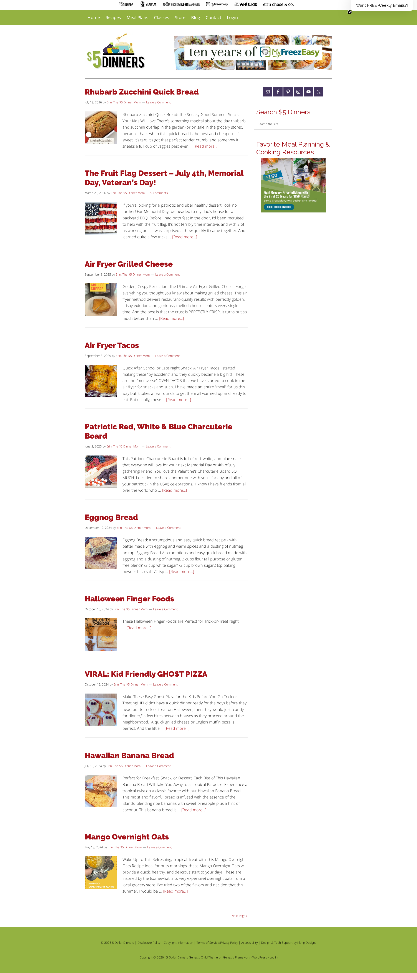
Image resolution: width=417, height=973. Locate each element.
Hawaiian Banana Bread (129, 755)
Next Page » (240, 916)
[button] (382, 5)
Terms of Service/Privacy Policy (217, 942)
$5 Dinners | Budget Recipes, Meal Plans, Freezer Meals (117, 51)
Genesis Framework (236, 957)
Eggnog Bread (111, 517)
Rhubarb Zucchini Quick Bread (142, 91)
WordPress (259, 957)
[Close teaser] (350, 12)
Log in (274, 957)
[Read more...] (206, 146)
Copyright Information (178, 942)
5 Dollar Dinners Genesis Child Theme (192, 957)
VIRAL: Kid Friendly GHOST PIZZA (146, 673)
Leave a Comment (158, 102)
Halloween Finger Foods (129, 598)
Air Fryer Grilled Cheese (129, 264)
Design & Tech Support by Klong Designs (288, 942)
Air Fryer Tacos (112, 345)
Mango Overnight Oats (127, 836)
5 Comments (159, 193)
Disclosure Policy (148, 942)
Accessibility (249, 942)
